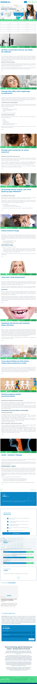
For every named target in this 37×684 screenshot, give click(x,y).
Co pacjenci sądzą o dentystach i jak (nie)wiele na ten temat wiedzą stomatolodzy (19, 522)
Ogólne (27, 28)
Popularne (27, 23)
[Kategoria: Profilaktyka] (6, 47)
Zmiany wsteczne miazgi (10, 231)
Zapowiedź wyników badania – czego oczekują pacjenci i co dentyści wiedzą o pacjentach (18, 525)
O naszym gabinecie (17, 20)
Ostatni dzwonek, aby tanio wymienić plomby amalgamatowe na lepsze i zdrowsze (19, 519)
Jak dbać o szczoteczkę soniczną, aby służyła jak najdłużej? (17, 51)
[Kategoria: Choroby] (6, 228)
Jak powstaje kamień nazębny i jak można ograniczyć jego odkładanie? (16, 190)
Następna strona (33, 489)
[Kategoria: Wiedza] (6, 452)
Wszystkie (9, 23)
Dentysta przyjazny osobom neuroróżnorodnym (11, 395)
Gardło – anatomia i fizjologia (11, 455)
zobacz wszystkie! (16, 533)
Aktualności (9, 28)
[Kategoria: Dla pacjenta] (6, 147)
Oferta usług (25, 20)
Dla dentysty (27, 25)
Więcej (2, 70)
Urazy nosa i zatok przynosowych (13, 277)
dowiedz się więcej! (19, 14)
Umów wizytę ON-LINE (7, 20)
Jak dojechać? (33, 20)
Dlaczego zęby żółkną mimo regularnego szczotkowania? (15, 92)
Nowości (9, 30)
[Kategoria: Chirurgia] (6, 274)
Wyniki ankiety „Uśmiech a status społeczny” (16, 530)
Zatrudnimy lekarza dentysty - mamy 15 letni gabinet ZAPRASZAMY (9, 599)
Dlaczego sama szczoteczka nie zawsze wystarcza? (15, 151)
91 (6, 489)
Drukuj (8, 54)
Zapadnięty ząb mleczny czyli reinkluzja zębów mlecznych (15, 324)
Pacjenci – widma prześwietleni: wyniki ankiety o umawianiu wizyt (19, 528)
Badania (27, 30)
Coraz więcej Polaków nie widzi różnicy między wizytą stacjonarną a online (15, 362)
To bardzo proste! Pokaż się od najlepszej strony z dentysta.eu (15, 573)
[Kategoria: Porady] (6, 391)
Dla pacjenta (9, 25)
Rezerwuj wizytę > (7, 15)
